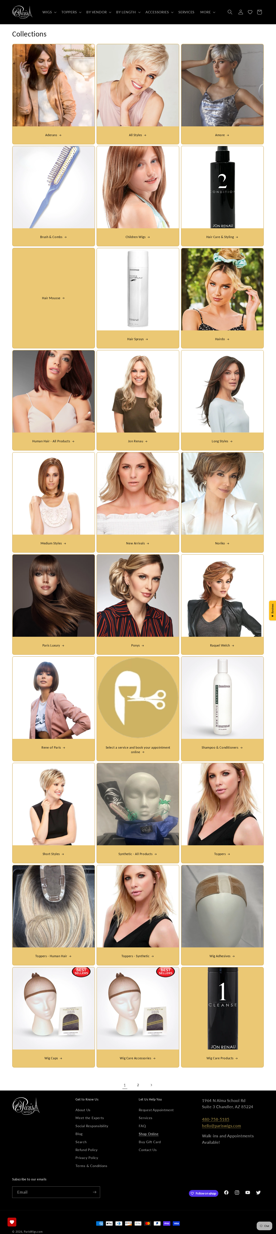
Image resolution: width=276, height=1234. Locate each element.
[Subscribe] (94, 1192)
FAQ (142, 1126)
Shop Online (149, 1134)
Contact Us (148, 1150)
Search (81, 1142)
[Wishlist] (250, 12)
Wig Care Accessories (135, 1058)
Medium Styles (51, 543)
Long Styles (220, 441)
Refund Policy (86, 1150)
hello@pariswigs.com (221, 1125)
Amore (220, 135)
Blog (79, 1134)
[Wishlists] (12, 1222)
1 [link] (125, 1085)
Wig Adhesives (220, 956)
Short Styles (51, 854)
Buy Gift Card (150, 1142)
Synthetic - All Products (136, 854)
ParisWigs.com (33, 1231)
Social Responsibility (91, 1126)
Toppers (220, 854)
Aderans (51, 135)
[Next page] (151, 1085)
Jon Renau (135, 441)
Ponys (135, 645)
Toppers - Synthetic (136, 956)
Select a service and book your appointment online (138, 749)
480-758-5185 (215, 1119)
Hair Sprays (135, 339)
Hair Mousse (51, 298)
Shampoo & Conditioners (220, 747)
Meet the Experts (89, 1118)
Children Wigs (136, 237)
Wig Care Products (219, 1058)
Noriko (220, 543)
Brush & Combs (51, 237)
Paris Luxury (51, 645)
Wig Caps (51, 1058)
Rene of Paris (51, 747)
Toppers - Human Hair (51, 956)
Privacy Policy (86, 1158)
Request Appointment (156, 1110)
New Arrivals (135, 543)
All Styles (135, 135)
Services (145, 1118)
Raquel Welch (220, 645)
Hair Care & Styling (220, 237)
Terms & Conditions (91, 1166)
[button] (49, 12)
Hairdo (220, 339)
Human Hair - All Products (51, 441)
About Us (82, 1110)
